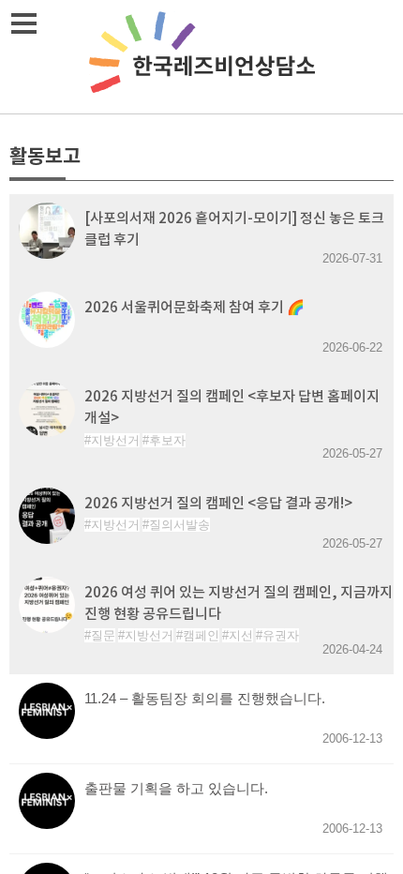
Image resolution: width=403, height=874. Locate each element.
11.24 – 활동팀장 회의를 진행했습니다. (204, 698)
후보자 (167, 440)
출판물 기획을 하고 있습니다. (176, 788)
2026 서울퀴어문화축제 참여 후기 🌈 (194, 307)
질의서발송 (179, 525)
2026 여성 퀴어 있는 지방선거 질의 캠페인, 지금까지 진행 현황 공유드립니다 (238, 603)
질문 (103, 635)
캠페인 (201, 635)
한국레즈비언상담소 (201, 57)
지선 (241, 635)
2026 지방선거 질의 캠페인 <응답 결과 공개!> (218, 503)
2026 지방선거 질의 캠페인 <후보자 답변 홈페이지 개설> (232, 407)
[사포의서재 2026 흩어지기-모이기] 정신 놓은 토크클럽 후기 (234, 229)
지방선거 (115, 440)
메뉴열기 (23, 23)
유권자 (280, 635)
